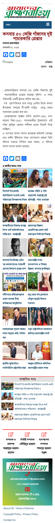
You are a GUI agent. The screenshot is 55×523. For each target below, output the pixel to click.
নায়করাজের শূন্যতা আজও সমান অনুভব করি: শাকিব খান (14, 333)
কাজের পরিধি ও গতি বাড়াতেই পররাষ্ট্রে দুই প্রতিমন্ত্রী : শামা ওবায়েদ (38, 195)
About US (8, 508)
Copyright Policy (12, 514)
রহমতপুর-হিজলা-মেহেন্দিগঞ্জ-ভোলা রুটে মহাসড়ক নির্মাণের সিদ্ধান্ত (39, 230)
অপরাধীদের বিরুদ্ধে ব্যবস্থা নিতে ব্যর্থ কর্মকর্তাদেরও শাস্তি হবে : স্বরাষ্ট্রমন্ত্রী (14, 230)
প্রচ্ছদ (8, 24)
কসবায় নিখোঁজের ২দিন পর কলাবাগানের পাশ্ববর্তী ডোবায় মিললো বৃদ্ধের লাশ (14, 264)
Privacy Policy (30, 514)
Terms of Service (24, 508)
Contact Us (9, 520)
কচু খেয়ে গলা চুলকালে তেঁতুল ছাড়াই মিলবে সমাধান (38, 299)
